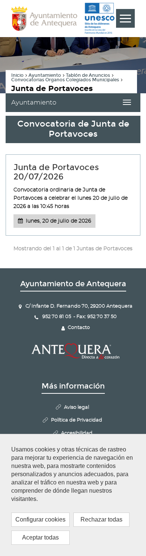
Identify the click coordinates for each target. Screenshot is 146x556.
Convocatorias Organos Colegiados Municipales (65, 79)
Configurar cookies (40, 519)
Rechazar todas (101, 519)
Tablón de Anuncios (88, 75)
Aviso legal (76, 407)
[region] (73, 495)
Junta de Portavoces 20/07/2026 (56, 172)
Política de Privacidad (76, 420)
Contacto (79, 327)
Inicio (17, 75)
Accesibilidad (76, 433)
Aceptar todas (40, 537)
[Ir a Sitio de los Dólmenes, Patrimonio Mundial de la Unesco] (99, 18)
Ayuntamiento (44, 75)
